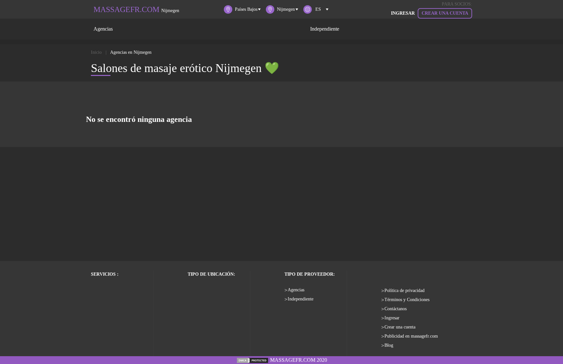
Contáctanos (395, 308)
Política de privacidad (404, 290)
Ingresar (391, 317)
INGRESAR (403, 13)
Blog (388, 345)
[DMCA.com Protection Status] (252, 360)
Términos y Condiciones (406, 299)
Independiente (324, 29)
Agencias (103, 29)
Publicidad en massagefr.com (411, 336)
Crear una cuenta (445, 13)
